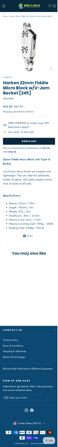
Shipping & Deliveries (14, 351)
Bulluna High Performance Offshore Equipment (27, 368)
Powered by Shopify (37, 443)
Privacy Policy (10, 340)
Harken (7, 77)
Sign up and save (16, 380)
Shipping (7, 111)
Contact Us (12, 330)
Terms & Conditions (13, 345)
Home (5, 16)
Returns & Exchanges (14, 357)
